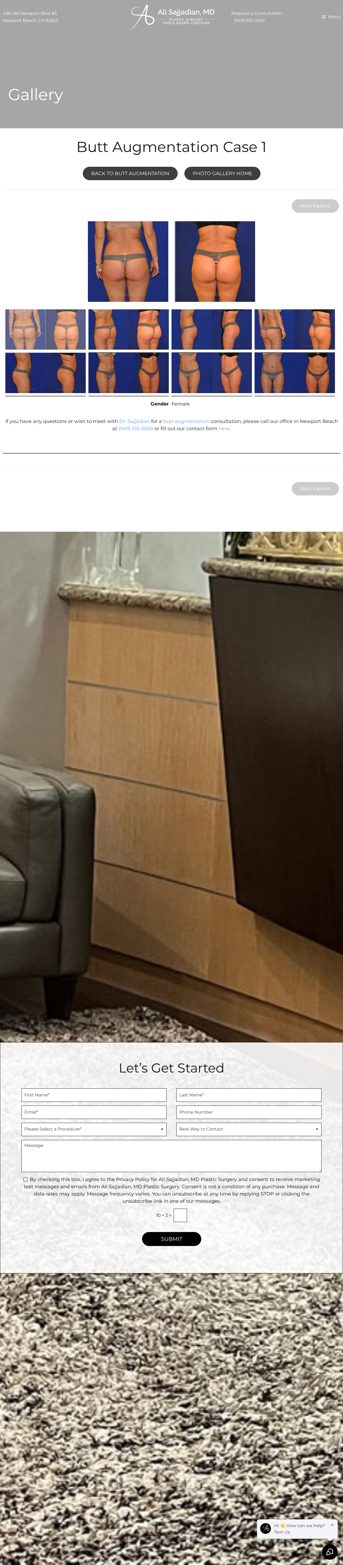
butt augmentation (186, 421)
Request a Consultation (256, 13)
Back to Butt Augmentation (130, 173)
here (224, 429)
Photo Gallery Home (222, 173)
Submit (171, 1239)
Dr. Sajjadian (134, 421)
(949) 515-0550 (249, 20)
